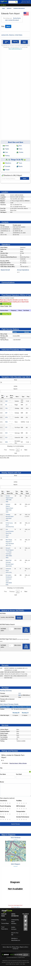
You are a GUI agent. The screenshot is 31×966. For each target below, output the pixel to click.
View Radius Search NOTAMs (26, 630)
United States (18, 35)
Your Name (3, 774)
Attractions (8, 163)
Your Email (19, 774)
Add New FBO (6, 304)
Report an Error (24, 947)
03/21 (19, 693)
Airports (9, 8)
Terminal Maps (5, 923)
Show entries (15, 383)
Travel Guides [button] (24, 42)
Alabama (11, 35)
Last (15, 453)
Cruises (20, 152)
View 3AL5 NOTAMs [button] (19, 617)
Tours (20, 163)
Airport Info (6, 42)
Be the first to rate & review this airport (13, 19)
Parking (7, 155)
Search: (15, 389)
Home (3, 8)
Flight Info (15, 41)
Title (1, 768)
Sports (20, 166)
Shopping (3, 919)
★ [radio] (1, 803)
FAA (2, 26)
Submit (24, 178)
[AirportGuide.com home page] (4, 1)
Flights (7, 149)
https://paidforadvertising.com (15, 49)
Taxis (20, 145)
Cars (6, 152)
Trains (20, 149)
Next (25, 450)
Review (2, 782)
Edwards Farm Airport (19, 8)
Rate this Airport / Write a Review (18, 763)
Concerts (7, 166)
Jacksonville (4, 35)
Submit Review (15, 824)
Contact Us (15, 948)
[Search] (16, 2)
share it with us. (17, 907)
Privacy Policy (15, 947)
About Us (9, 947)
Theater (7, 170)
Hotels (7, 145)
